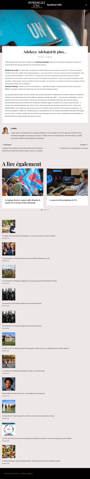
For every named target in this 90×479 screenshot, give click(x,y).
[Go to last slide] (5, 188)
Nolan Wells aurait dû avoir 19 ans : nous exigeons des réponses (23, 393)
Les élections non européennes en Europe (73, 146)
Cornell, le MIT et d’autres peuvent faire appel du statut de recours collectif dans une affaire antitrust (35, 348)
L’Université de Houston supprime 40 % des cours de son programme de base (28, 416)
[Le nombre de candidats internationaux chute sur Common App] (45, 361)
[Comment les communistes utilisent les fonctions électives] (45, 294)
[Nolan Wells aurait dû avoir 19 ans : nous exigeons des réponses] (45, 384)
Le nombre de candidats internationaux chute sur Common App (23, 371)
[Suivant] (84, 188)
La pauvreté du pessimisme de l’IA (63, 200)
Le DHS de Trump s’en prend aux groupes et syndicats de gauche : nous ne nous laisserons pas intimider (37, 438)
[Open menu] (86, 4)
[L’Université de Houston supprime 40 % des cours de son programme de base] (45, 406)
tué (58, 97)
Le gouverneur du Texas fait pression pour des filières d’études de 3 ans (26, 258)
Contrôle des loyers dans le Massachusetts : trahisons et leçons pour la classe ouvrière (31, 461)
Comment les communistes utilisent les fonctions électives (21, 303)
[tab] (41, 209)
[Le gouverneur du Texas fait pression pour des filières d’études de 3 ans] (45, 249)
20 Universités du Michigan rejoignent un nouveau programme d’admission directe (29, 281)
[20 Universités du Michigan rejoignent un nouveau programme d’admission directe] (45, 271)
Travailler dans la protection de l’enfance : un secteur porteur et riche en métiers (28, 236)
